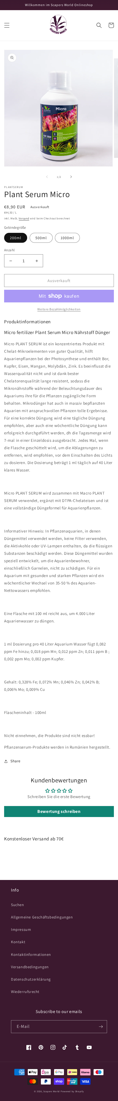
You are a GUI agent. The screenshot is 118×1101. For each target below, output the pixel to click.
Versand (24, 218)
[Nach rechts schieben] (71, 177)
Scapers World (51, 1091)
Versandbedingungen (30, 966)
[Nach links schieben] (47, 177)
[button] (7, 25)
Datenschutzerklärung (31, 979)
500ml (41, 237)
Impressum (21, 929)
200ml (15, 237)
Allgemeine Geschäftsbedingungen (42, 917)
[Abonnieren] (101, 1026)
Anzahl (9, 250)
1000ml (67, 237)
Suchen (17, 904)
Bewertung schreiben (58, 811)
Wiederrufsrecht (25, 991)
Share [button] (15, 760)
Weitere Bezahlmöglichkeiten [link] (59, 309)
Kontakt (18, 941)
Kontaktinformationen (31, 954)
